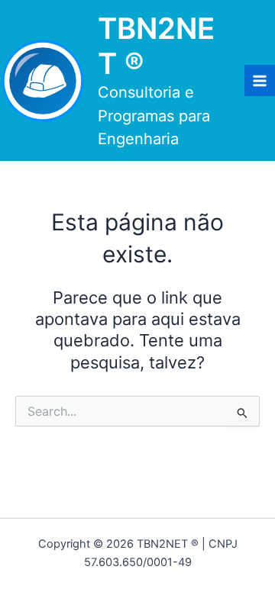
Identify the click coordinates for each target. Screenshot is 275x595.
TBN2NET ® (156, 46)
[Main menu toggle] (259, 80)
